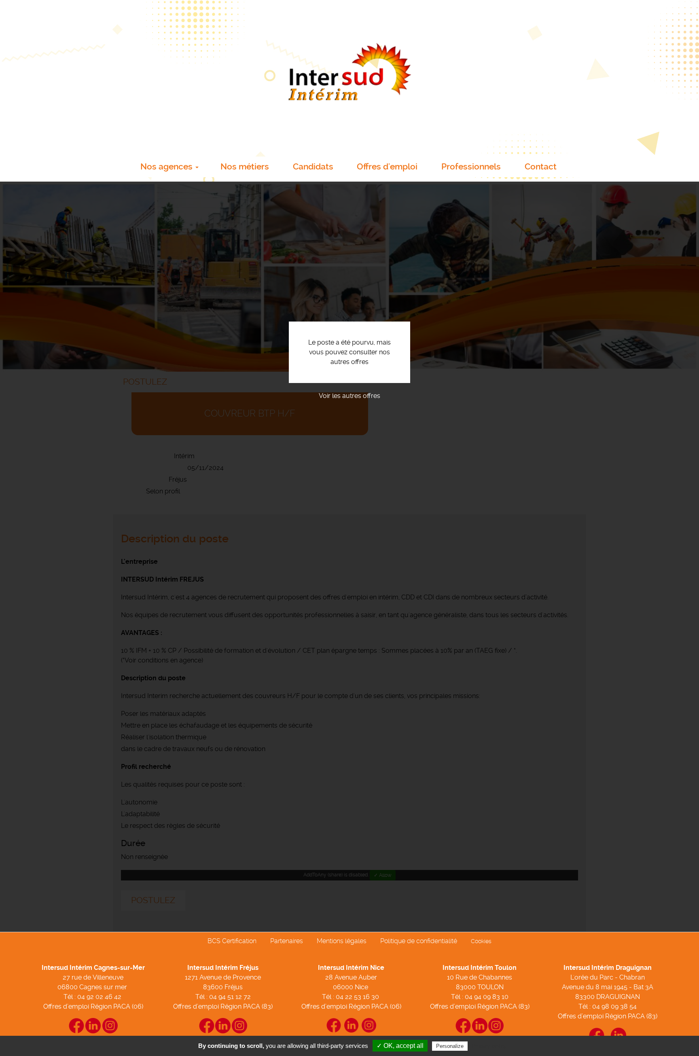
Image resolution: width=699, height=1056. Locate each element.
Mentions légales (341, 941)
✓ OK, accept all (400, 1045)
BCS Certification (232, 941)
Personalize (450, 1046)
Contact (541, 166)
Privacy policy (489, 1046)
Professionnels (471, 166)
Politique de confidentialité (418, 941)
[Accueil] (349, 76)
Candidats (313, 166)
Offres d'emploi (387, 166)
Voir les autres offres (349, 396)
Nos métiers (244, 166)
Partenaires (286, 941)
